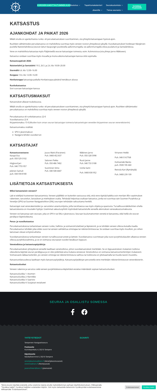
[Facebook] (84, 312)
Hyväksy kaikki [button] (148, 387)
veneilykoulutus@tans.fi (34, 361)
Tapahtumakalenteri (93, 5)
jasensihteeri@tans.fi (33, 368)
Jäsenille (96, 10)
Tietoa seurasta (114, 10)
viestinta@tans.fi (31, 364)
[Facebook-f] (73, 312)
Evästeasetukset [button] (132, 387)
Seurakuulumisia (113, 5)
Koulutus (57, 5)
